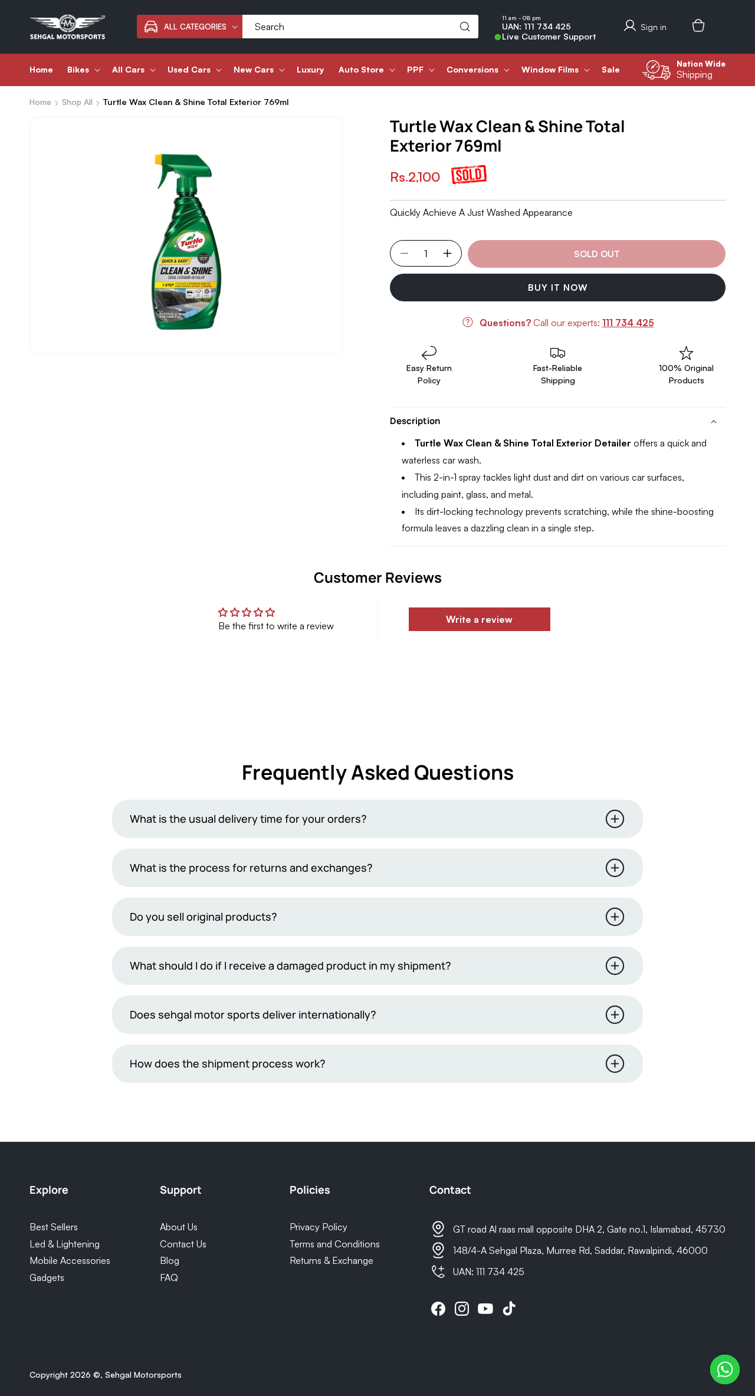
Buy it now (558, 287)
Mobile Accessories (69, 1260)
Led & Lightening (64, 1244)
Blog (169, 1260)
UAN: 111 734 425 (536, 26)
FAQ (169, 1277)
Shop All (77, 102)
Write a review (479, 619)
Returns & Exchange (331, 1260)
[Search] (465, 26)
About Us (179, 1226)
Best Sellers (53, 1226)
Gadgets (46, 1277)
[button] (189, 26)
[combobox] (360, 26)
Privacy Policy (318, 1226)
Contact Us (183, 1244)
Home (40, 102)
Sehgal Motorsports (143, 1374)
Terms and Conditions (335, 1244)
